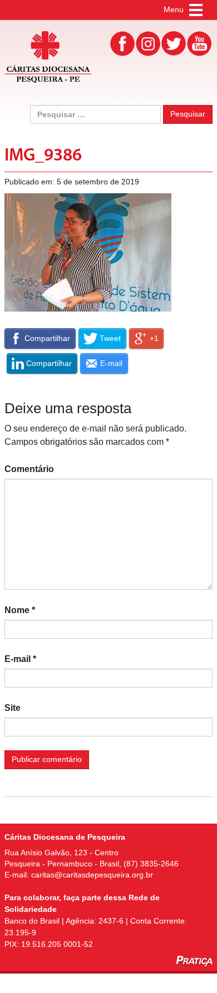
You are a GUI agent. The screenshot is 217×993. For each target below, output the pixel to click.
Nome (19, 610)
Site (12, 708)
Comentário (29, 469)
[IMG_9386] (87, 252)
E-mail (20, 659)
